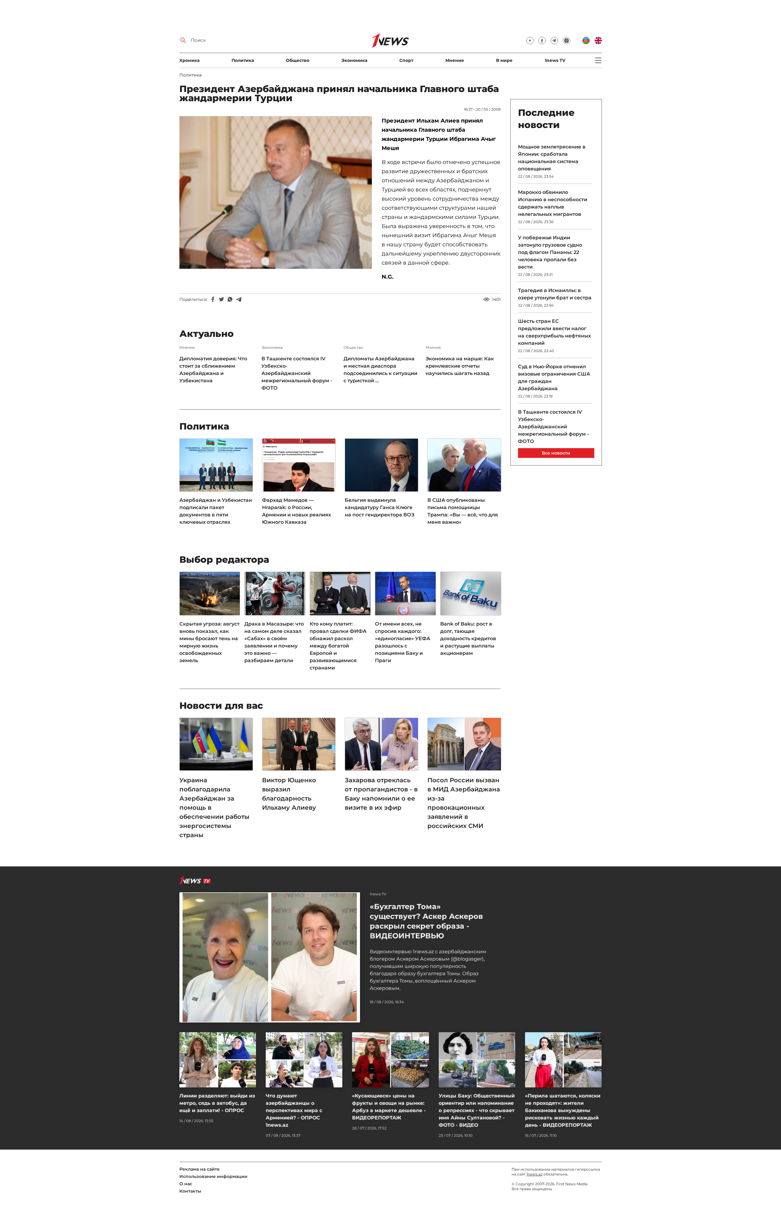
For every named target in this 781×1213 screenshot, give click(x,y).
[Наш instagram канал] (566, 40)
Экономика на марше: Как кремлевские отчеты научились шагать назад (460, 366)
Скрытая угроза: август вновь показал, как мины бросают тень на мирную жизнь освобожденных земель (209, 642)
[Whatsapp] (230, 299)
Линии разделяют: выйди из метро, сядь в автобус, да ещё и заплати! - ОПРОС (217, 1103)
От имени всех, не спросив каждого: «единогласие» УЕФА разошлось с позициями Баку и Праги (402, 642)
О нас (185, 1184)
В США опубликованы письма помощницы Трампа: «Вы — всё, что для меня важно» (462, 511)
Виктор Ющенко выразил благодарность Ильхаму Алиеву (289, 793)
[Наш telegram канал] (554, 40)
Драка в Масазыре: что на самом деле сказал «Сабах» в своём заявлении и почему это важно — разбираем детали (274, 642)
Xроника (189, 60)
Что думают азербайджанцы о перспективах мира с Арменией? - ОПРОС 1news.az (294, 1110)
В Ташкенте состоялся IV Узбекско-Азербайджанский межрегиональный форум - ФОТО (296, 373)
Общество (297, 60)
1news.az (534, 1174)
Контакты (190, 1191)
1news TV (555, 60)
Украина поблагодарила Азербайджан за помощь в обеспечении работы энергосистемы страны (214, 807)
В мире (504, 60)
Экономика (354, 60)
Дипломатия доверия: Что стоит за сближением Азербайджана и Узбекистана (213, 370)
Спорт (406, 60)
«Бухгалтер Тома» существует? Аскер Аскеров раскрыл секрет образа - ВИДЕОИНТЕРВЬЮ (426, 921)
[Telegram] (239, 299)
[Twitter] (221, 299)
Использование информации (213, 1176)
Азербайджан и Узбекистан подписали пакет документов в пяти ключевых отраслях (215, 511)
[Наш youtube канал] (530, 40)
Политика (243, 60)
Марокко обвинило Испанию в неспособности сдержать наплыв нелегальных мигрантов (552, 203)
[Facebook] (213, 299)
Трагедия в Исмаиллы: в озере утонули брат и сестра (555, 294)
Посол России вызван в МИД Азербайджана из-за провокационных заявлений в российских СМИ (463, 802)
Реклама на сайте (199, 1169)
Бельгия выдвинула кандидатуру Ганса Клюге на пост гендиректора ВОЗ (379, 507)
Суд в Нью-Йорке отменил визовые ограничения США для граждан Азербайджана (554, 377)
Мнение (454, 60)
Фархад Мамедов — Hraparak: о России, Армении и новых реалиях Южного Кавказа (296, 511)
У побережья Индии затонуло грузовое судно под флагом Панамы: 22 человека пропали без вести (550, 252)
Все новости (556, 453)
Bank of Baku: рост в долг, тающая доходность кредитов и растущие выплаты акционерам (468, 638)
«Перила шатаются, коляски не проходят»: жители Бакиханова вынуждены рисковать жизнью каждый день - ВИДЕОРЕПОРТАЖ (562, 1110)
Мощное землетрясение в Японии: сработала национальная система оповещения (551, 158)
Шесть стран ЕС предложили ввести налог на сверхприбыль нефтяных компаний (554, 332)
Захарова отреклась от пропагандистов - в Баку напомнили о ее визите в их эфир (381, 793)
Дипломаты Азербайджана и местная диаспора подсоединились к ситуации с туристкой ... (380, 370)
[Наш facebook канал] (542, 40)
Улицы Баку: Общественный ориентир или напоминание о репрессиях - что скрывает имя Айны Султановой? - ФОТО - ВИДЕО (477, 1110)
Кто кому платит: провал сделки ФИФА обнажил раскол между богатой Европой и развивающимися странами (338, 646)
